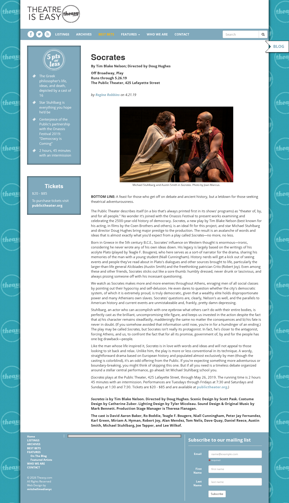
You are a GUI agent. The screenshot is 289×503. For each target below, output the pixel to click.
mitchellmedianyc (39, 489)
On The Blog (38, 456)
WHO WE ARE (157, 34)
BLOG (278, 46)
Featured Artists (41, 460)
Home (31, 436)
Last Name (197, 483)
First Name (197, 471)
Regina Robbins (108, 94)
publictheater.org (47, 205)
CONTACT (182, 34)
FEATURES (129, 34)
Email (198, 454)
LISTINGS (62, 34)
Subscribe (217, 494)
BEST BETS (106, 34)
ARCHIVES (84, 34)
